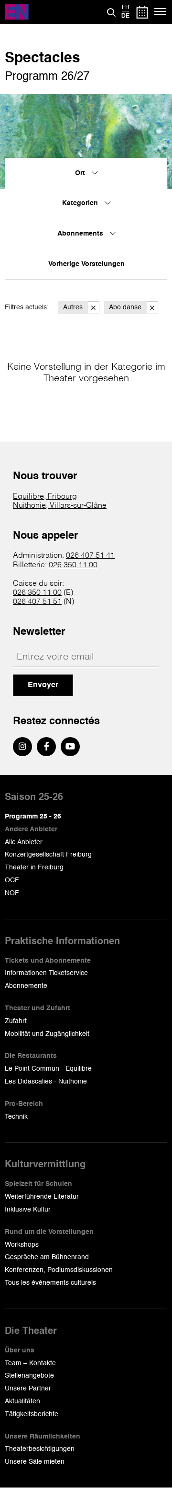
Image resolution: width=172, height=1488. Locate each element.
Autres (73, 307)
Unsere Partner (28, 1388)
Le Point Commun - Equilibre (48, 1068)
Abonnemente (26, 986)
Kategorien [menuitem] (81, 203)
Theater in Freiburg (34, 867)
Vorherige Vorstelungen (86, 264)
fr (125, 7)
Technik (16, 1117)
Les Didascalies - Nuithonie (46, 1081)
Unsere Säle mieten (34, 1461)
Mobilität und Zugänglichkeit (47, 1034)
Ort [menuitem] (81, 173)
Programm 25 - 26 (33, 816)
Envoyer (43, 685)
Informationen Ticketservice (46, 973)
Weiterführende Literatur (42, 1196)
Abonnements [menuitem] (81, 233)
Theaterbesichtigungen (40, 1449)
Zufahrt (16, 1021)
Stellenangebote (29, 1375)
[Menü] (161, 11)
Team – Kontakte (30, 1363)
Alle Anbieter (24, 842)
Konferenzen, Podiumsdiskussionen (59, 1270)
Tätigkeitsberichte (31, 1414)
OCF (12, 880)
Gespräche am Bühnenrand (47, 1257)
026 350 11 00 (73, 565)
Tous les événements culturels (50, 1283)
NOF (12, 893)
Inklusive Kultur (28, 1209)
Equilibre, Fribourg (45, 497)
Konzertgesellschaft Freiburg (48, 854)
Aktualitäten (22, 1401)
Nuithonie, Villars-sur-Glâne (60, 506)
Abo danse (125, 307)
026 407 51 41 (90, 556)
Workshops (22, 1245)
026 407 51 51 (37, 602)
